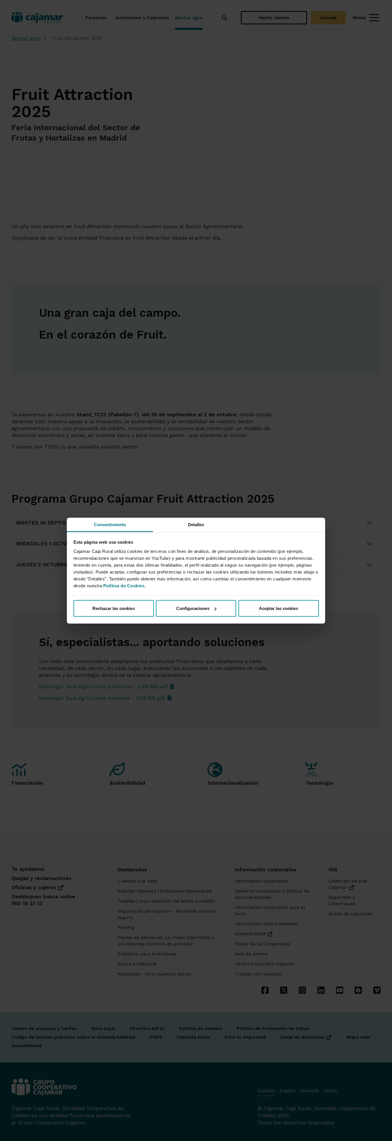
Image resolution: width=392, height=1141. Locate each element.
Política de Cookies (124, 585)
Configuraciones (192, 608)
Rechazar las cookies (113, 608)
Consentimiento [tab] (110, 524)
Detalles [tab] (196, 524)
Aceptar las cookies (278, 608)
